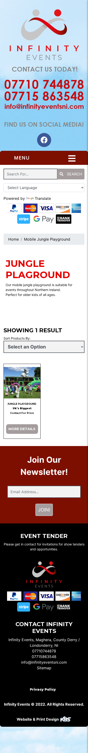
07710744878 (44, 651)
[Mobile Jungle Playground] (22, 382)
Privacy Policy (43, 689)
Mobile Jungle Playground (47, 239)
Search (74, 174)
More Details (21, 429)
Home (13, 239)
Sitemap (44, 668)
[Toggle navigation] (72, 158)
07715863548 (44, 656)
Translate (43, 198)
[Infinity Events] (44, 35)
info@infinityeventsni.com (44, 662)
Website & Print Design (38, 719)
